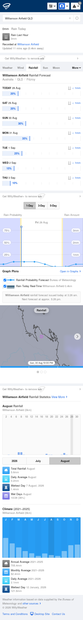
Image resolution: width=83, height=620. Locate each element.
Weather (7, 68)
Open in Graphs (69, 271)
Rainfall (33, 68)
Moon (56, 68)
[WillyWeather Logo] (9, 6)
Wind (20, 68)
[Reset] (70, 18)
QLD (20, 79)
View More (58, 397)
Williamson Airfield (28, 44)
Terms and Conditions (15, 614)
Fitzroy (31, 79)
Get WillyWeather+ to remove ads (24, 58)
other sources (30, 603)
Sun (45, 68)
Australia (7, 79)
